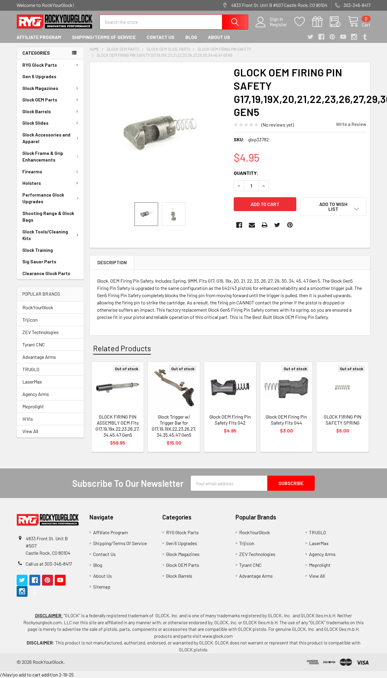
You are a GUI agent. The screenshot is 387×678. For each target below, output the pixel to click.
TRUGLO (30, 369)
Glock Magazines (40, 88)
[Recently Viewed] (339, 22)
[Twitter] (310, 36)
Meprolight (33, 406)
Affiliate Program (39, 37)
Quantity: (246, 173)
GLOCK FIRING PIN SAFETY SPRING (342, 420)
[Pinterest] (332, 36)
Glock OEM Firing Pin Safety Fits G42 (230, 420)
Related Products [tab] (122, 348)
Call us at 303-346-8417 (49, 564)
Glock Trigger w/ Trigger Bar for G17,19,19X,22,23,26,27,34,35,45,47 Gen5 (174, 426)
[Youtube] (343, 36)
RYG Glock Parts (39, 65)
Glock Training (37, 250)
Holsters (31, 183)
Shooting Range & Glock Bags (48, 216)
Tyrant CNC (33, 344)
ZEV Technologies (40, 332)
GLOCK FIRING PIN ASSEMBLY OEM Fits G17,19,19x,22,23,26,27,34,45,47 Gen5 (118, 426)
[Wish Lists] (303, 22)
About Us (219, 37)
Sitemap (101, 587)
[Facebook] (321, 36)
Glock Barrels (36, 111)
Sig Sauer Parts (39, 261)
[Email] (251, 225)
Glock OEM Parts (39, 99)
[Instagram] (354, 36)
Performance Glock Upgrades (43, 198)
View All (30, 431)
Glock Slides (35, 123)
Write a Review (351, 124)
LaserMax (32, 381)
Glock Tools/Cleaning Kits (45, 235)
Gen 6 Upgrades (39, 76)
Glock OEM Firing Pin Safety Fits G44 (286, 420)
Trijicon (29, 320)
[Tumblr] (364, 36)
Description (112, 262)
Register (278, 24)
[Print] (264, 225)
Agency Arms (35, 394)
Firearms (32, 171)
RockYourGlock (37, 307)
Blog (191, 37)
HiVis (27, 419)
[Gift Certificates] (321, 22)
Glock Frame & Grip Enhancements (42, 156)
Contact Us (160, 37)
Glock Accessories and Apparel (46, 138)
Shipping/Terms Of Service (104, 37)
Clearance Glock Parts (46, 273)
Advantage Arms (39, 357)
